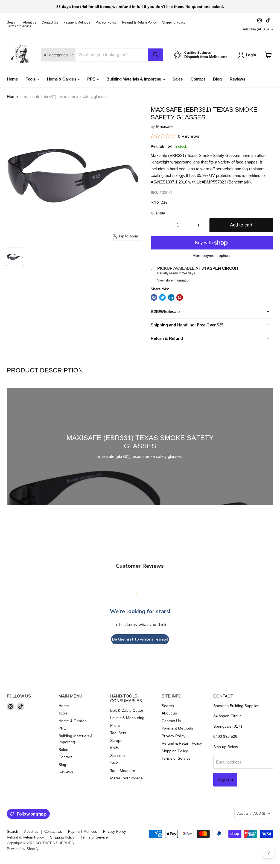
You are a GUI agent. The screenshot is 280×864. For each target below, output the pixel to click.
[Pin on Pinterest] (179, 297)
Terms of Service (19, 26)
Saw (114, 763)
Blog (217, 79)
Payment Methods (76, 22)
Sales (177, 79)
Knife (114, 748)
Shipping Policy (173, 22)
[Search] (155, 54)
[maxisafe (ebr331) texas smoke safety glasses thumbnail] (15, 257)
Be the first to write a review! (140, 639)
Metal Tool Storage (126, 778)
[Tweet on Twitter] (162, 297)
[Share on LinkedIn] (171, 297)
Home (12, 79)
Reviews (237, 79)
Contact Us (50, 22)
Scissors (117, 755)
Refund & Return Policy (139, 22)
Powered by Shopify (23, 849)
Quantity (158, 213)
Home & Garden (62, 79)
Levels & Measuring (127, 718)
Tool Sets (118, 733)
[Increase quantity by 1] (198, 225)
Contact (198, 79)
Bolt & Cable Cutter (126, 710)
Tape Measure (122, 770)
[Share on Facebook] (154, 297)
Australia (256, 29)
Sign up (225, 779)
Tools (31, 79)
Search (12, 22)
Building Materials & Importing (134, 79)
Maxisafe (164, 126)
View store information (173, 280)
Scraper (117, 740)
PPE (91, 79)
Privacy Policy (106, 22)
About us (29, 22)
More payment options (211, 255)
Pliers (115, 725)
